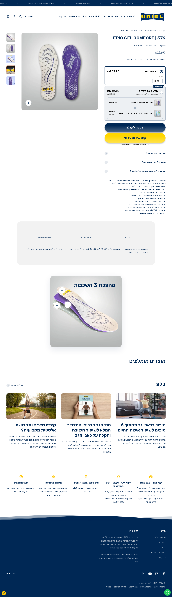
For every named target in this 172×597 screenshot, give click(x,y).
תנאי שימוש (133, 587)
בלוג (164, 547)
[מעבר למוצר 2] (10, 48)
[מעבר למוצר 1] (10, 38)
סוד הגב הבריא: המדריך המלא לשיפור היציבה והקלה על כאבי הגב (89, 430)
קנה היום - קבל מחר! (94, 3)
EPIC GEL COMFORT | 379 (131, 31)
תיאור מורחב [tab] (86, 237)
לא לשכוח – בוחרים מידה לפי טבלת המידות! (146, 59)
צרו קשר (62, 16)
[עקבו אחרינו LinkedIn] (143, 573)
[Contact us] (167, 592)
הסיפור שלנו (160, 537)
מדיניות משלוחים (120, 587)
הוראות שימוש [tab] (44, 237)
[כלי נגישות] (4, 593)
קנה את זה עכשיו (134, 138)
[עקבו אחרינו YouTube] (150, 573)
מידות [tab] (127, 237)
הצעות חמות (74, 16)
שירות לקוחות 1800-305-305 (134, 3)
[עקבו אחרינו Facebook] (164, 573)
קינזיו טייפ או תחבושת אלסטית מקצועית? (35, 427)
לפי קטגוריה (112, 16)
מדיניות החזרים (146, 587)
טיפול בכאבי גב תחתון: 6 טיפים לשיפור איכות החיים (142, 427)
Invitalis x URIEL (92, 16)
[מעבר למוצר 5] (10, 81)
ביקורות (162, 542)
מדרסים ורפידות (150, 31)
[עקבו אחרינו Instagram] (157, 573)
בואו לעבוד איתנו (158, 552)
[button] (135, 71)
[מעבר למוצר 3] (10, 59)
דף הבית (162, 31)
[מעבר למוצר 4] (10, 70)
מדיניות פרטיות (160, 587)
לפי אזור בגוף (129, 16)
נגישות (108, 587)
